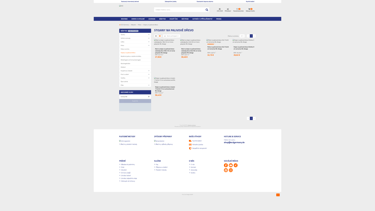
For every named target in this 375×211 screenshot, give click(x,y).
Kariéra (193, 173)
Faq (157, 164)
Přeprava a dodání (161, 167)
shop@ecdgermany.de (234, 142)
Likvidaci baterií (126, 175)
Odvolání (124, 170)
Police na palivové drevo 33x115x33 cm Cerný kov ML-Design (218, 48)
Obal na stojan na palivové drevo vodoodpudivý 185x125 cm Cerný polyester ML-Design (165, 51)
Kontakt (193, 167)
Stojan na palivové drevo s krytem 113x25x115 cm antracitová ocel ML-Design (165, 89)
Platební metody (161, 170)
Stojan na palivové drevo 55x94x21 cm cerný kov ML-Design (244, 48)
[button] (135, 97)
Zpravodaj (194, 170)
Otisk (122, 167)
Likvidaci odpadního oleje (129, 178)
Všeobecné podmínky (128, 164)
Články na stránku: (233, 36)
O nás (193, 164)
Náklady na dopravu (192, 125)
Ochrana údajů (125, 173)
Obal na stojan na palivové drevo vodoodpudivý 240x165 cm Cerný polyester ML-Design (191, 51)
